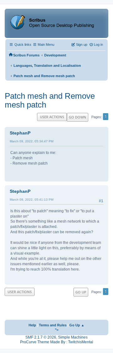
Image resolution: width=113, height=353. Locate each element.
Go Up (80, 292)
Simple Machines (73, 337)
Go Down (77, 117)
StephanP (20, 132)
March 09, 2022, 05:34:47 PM (31, 141)
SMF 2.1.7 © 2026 (40, 337)
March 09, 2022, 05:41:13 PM (31, 199)
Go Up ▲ (76, 325)
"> (56, 330)
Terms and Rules (53, 325)
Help (32, 325)
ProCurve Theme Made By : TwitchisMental (56, 342)
